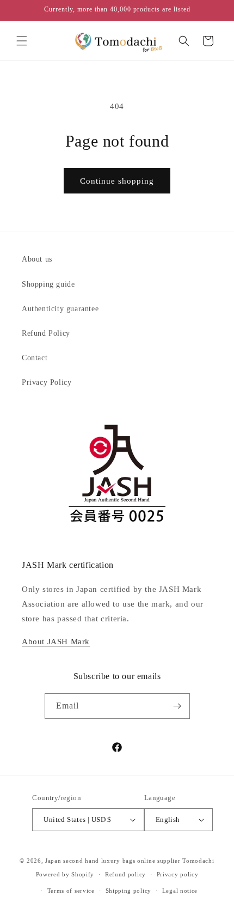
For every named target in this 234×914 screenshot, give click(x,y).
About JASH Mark (56, 641)
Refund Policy (46, 333)
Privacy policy (178, 874)
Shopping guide (48, 284)
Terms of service (71, 890)
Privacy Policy (46, 382)
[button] (22, 41)
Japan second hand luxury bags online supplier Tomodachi (129, 860)
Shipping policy (129, 890)
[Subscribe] (177, 706)
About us (37, 259)
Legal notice (180, 890)
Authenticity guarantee (60, 309)
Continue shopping (117, 181)
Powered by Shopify (65, 874)
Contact (34, 358)
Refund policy (125, 874)
